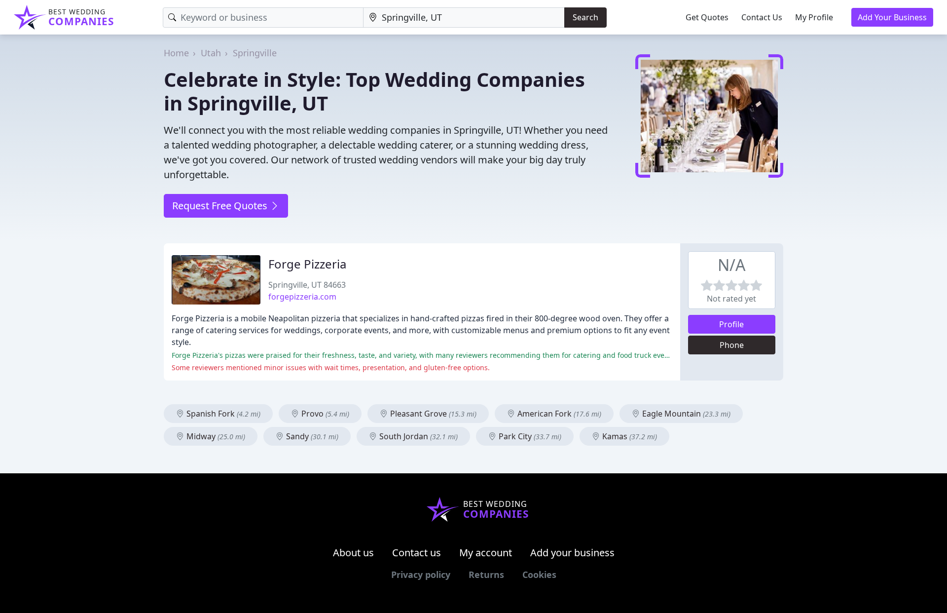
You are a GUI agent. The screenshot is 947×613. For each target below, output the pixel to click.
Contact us (416, 552)
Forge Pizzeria (307, 264)
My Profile (814, 17)
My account (485, 552)
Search (585, 17)
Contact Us (761, 17)
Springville (255, 53)
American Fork (558, 413)
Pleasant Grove (432, 413)
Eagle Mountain (685, 413)
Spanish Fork (222, 413)
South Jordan (417, 436)
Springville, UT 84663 (307, 284)
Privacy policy (420, 574)
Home (176, 53)
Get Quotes (707, 17)
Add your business (572, 552)
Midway (214, 436)
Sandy (311, 436)
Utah (211, 53)
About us (353, 552)
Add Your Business (892, 17)
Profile (731, 324)
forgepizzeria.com (302, 296)
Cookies (539, 574)
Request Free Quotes (221, 205)
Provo (324, 413)
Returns (486, 574)
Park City (529, 436)
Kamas (628, 436)
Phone (732, 345)
